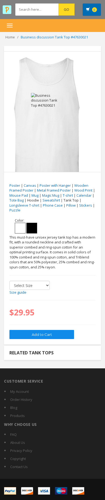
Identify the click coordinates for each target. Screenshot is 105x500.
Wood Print (83, 190)
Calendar (84, 195)
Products (17, 415)
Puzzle (14, 210)
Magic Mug (50, 195)
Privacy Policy (21, 450)
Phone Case (53, 205)
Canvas (30, 185)
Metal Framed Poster (54, 190)
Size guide (17, 292)
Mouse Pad (18, 195)
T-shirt (68, 195)
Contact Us (19, 466)
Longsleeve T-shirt (24, 205)
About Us (17, 442)
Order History (21, 399)
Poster (14, 185)
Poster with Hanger (55, 185)
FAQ (13, 434)
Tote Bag (16, 200)
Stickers (85, 205)
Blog (13, 407)
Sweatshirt (51, 200)
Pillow (71, 205)
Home (10, 37)
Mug (35, 195)
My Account (19, 391)
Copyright (18, 458)
